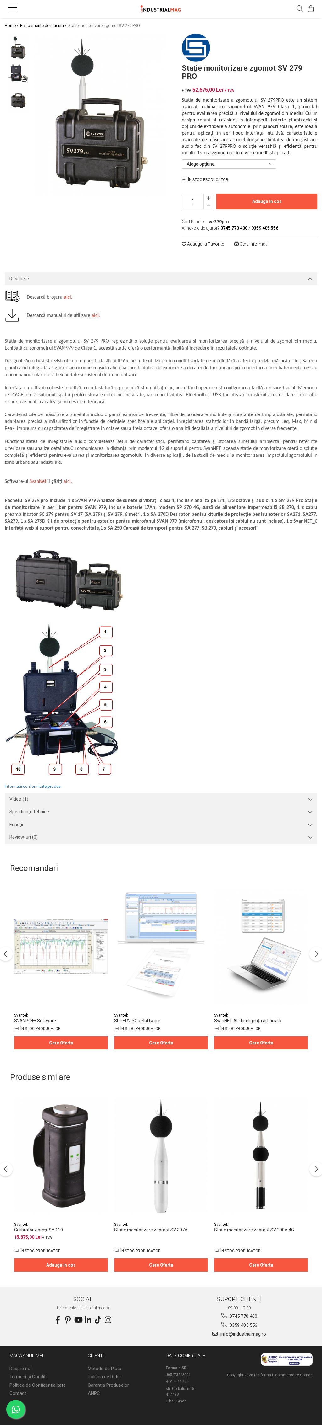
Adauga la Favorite (205, 244)
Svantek (21, 1015)
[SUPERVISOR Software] (161, 946)
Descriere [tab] (19, 278)
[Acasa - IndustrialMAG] (160, 9)
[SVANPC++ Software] (61, 946)
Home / (12, 25)
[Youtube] (78, 1320)
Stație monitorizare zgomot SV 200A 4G (254, 1229)
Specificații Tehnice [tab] (29, 811)
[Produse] (13, 9)
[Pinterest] (68, 1320)
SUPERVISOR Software (137, 1020)
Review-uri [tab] (23, 837)
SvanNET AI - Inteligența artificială (247, 1020)
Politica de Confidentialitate (37, 1385)
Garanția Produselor (108, 1385)
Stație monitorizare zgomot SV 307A (151, 1229)
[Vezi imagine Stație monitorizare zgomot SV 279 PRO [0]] (18, 47)
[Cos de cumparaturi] (311, 9)
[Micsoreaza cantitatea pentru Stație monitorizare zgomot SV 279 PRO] (208, 205)
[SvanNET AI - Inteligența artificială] (261, 946)
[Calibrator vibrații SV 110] (61, 1155)
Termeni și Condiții (28, 1377)
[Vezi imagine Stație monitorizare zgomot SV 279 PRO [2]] (18, 100)
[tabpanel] (100, 115)
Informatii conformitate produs (33, 786)
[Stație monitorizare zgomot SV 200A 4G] (261, 1155)
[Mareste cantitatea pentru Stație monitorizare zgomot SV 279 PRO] (208, 198)
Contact (17, 1393)
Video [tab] (18, 799)
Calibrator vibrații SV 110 (38, 1229)
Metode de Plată (104, 1368)
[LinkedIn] (88, 1320)
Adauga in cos (267, 201)
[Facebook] (58, 1320)
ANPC (94, 1393)
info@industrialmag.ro (242, 1334)
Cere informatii (254, 244)
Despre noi (20, 1368)
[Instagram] (108, 1320)
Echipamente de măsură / (43, 25)
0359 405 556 (242, 1325)
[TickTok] (98, 1320)
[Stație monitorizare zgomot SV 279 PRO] (100, 115)
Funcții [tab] (16, 824)
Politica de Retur (104, 1377)
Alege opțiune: (201, 164)
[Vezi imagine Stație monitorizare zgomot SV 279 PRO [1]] (18, 74)
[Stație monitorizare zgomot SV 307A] (161, 1155)
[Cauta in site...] (300, 9)
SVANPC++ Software (35, 1020)
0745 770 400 (242, 1316)
